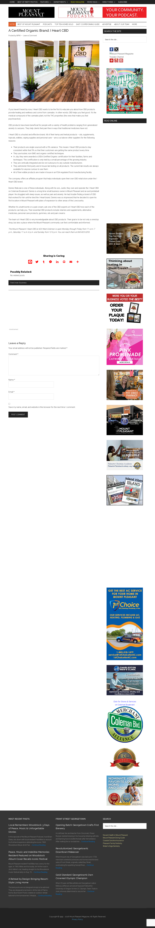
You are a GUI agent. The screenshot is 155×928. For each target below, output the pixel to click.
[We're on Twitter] (116, 50)
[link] (125, 724)
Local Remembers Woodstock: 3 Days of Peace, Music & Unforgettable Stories (28, 828)
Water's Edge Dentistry (111, 846)
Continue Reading (39, 845)
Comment (13, 354)
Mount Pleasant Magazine (31, 12)
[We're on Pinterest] (111, 62)
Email (11, 392)
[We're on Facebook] (111, 50)
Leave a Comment (30, 36)
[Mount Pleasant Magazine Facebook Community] (116, 62)
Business (23, 283)
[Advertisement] (53, 311)
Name (11, 380)
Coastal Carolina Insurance (113, 841)
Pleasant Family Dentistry (112, 843)
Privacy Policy (77, 919)
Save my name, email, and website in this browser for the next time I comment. (41, 407)
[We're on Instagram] (121, 62)
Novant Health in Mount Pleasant (115, 835)
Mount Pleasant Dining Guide (114, 838)
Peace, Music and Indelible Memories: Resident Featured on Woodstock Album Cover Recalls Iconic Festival (29, 855)
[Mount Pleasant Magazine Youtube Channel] (124, 57)
